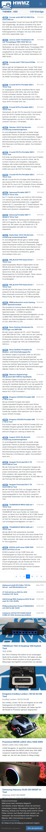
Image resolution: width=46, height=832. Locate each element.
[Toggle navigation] (41, 4)
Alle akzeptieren (34, 828)
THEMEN (6, 11)
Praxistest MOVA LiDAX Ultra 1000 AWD (22, 742)
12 (41, 576)
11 (37, 576)
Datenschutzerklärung (10, 820)
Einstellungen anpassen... (11, 828)
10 (32, 576)
